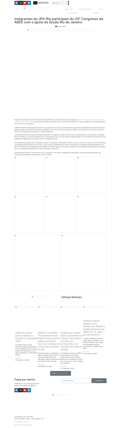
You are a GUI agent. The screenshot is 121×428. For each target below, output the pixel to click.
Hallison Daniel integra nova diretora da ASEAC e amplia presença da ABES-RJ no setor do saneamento (94, 327)
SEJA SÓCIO (73, 13)
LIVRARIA (96, 13)
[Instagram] (21, 3)
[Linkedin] (29, 3)
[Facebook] (16, 3)
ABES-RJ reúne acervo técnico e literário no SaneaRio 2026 (26, 337)
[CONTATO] (35, 3)
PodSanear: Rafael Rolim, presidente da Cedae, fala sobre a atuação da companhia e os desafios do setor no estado (71, 341)
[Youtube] (25, 3)
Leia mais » (18, 358)
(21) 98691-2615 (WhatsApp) (23, 425)
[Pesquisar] (68, 3)
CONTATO (43, 2)
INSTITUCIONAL (84, 9)
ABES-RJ (67, 9)
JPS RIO (100, 9)
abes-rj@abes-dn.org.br (21, 422)
